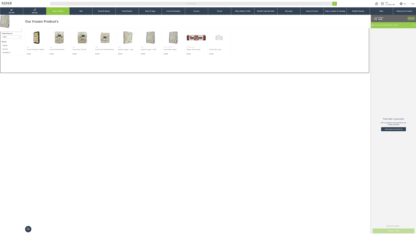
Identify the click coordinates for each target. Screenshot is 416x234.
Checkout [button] (411, 18)
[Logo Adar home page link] (6, 3)
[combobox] (193, 4)
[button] (376, 3)
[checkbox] (12, 45)
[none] (36, 44)
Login (413, 3)
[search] (334, 4)
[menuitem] (11, 11)
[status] (380, 17)
